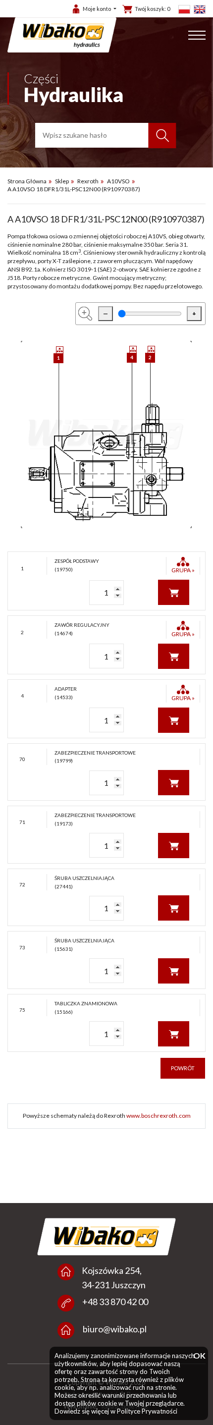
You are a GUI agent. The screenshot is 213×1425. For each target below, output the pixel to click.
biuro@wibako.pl (115, 1328)
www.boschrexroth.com (158, 1115)
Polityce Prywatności (147, 1411)
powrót (183, 1068)
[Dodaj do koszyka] (173, 592)
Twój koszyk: (152, 8)
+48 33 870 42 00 (115, 1301)
